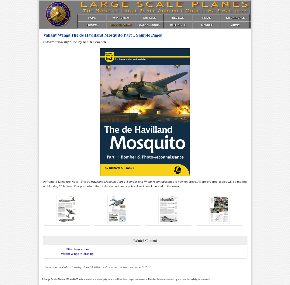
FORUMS (92, 25)
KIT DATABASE (235, 17)
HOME (92, 17)
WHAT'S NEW (121, 17)
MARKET (206, 25)
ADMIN (235, 25)
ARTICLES (149, 17)
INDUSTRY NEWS (120, 25)
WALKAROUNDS (149, 25)
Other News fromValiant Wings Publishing (77, 251)
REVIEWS (178, 17)
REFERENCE (178, 25)
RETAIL (206, 17)
